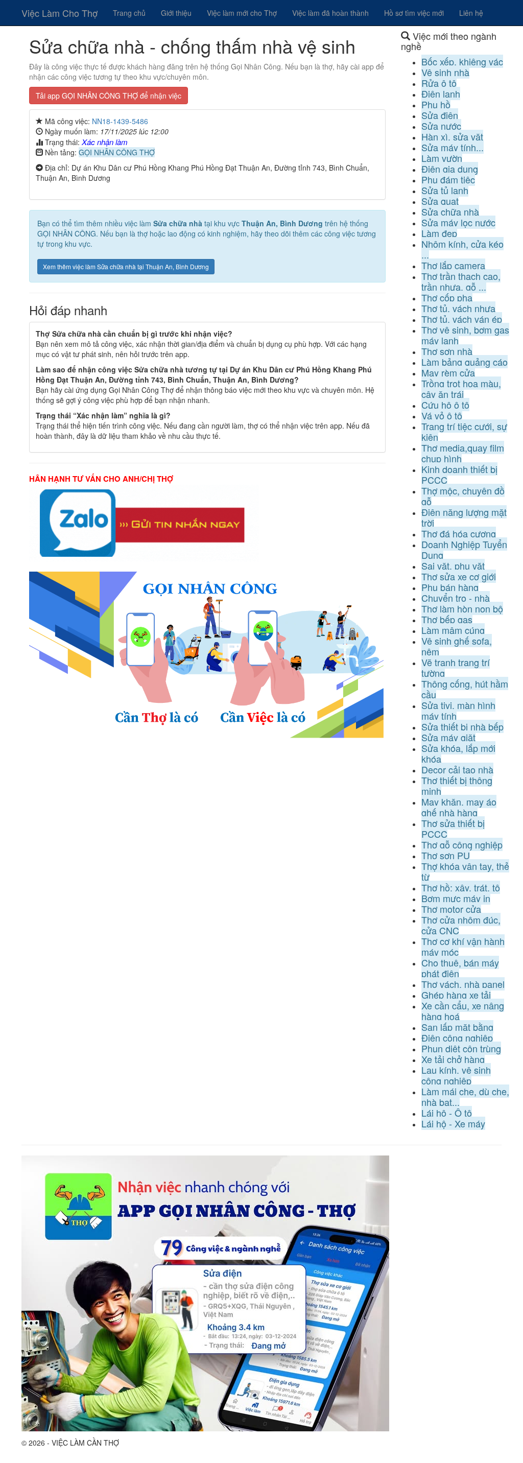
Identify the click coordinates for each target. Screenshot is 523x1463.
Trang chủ (129, 13)
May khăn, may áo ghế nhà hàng (458, 807)
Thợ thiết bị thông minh (456, 785)
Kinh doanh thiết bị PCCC (459, 474)
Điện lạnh (440, 93)
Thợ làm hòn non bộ (462, 608)
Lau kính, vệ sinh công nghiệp (456, 1075)
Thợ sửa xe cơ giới (458, 576)
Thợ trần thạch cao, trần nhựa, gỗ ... (461, 281)
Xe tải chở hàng (453, 1059)
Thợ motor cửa (451, 908)
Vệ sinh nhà (445, 72)
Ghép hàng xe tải (456, 994)
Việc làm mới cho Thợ (242, 13)
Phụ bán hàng (450, 587)
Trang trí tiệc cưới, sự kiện (464, 431)
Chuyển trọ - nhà (455, 597)
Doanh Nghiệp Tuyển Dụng (464, 549)
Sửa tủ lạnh (444, 190)
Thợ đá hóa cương (458, 533)
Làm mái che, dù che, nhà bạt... (465, 1096)
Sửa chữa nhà (450, 211)
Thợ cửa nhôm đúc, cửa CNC (461, 925)
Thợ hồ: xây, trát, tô (460, 887)
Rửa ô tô (439, 82)
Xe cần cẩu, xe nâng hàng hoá (462, 1011)
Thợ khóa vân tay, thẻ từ (465, 871)
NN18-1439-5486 (120, 121)
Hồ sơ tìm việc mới (414, 13)
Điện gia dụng (449, 168)
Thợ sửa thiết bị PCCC (453, 828)
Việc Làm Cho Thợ (59, 12)
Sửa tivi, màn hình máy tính (458, 710)
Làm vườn (441, 157)
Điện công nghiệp (457, 1037)
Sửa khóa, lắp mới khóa (458, 753)
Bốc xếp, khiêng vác (462, 61)
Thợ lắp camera (453, 265)
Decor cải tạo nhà (457, 769)
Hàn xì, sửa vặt (452, 136)
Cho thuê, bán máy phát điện (460, 968)
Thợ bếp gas (446, 619)
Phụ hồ (435, 104)
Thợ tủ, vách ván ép (461, 318)
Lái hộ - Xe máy (453, 1123)
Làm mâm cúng (453, 629)
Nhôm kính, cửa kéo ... (462, 249)
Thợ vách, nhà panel (463, 983)
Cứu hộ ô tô (445, 404)
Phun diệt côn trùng (461, 1048)
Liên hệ (471, 13)
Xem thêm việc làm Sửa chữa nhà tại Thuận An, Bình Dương (126, 266)
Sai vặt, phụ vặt (453, 565)
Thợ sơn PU (445, 855)
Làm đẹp (439, 233)
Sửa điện (439, 115)
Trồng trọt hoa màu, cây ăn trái (461, 388)
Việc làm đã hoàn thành (330, 13)
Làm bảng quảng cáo (464, 361)
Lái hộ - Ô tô (446, 1112)
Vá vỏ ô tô (441, 415)
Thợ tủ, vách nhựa (458, 308)
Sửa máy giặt (448, 737)
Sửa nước (441, 125)
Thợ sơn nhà (446, 351)
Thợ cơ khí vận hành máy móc (463, 946)
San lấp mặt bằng (457, 1026)
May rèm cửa (448, 372)
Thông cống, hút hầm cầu (464, 689)
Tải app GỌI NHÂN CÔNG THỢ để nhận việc (108, 95)
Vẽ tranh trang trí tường (455, 667)
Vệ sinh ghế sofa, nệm (456, 646)
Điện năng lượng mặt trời (464, 517)
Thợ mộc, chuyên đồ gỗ (463, 496)
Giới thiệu (176, 13)
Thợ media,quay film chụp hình (462, 453)
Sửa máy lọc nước (458, 222)
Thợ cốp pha (446, 297)
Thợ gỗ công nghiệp (462, 844)
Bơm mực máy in (455, 898)
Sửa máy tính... (452, 147)
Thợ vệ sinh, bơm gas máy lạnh (465, 335)
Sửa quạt (440, 200)
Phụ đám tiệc (448, 179)
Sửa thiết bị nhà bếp (462, 726)
